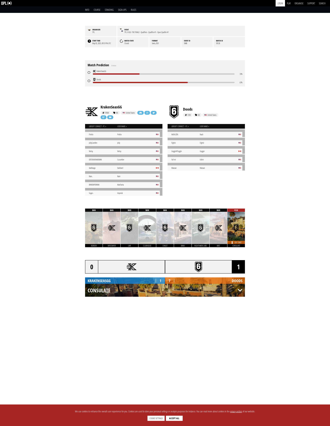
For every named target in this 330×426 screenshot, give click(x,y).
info (87, 9)
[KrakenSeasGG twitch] (103, 117)
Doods (187, 109)
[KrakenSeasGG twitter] (154, 113)
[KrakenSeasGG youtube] (110, 117)
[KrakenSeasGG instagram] (147, 113)
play (289, 3)
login (280, 3)
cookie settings (156, 418)
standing (109, 9)
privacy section (236, 411)
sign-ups (122, 9)
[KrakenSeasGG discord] (140, 113)
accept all (174, 418)
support (311, 3)
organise (299, 3)
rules (133, 9)
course (97, 9)
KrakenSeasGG (111, 107)
